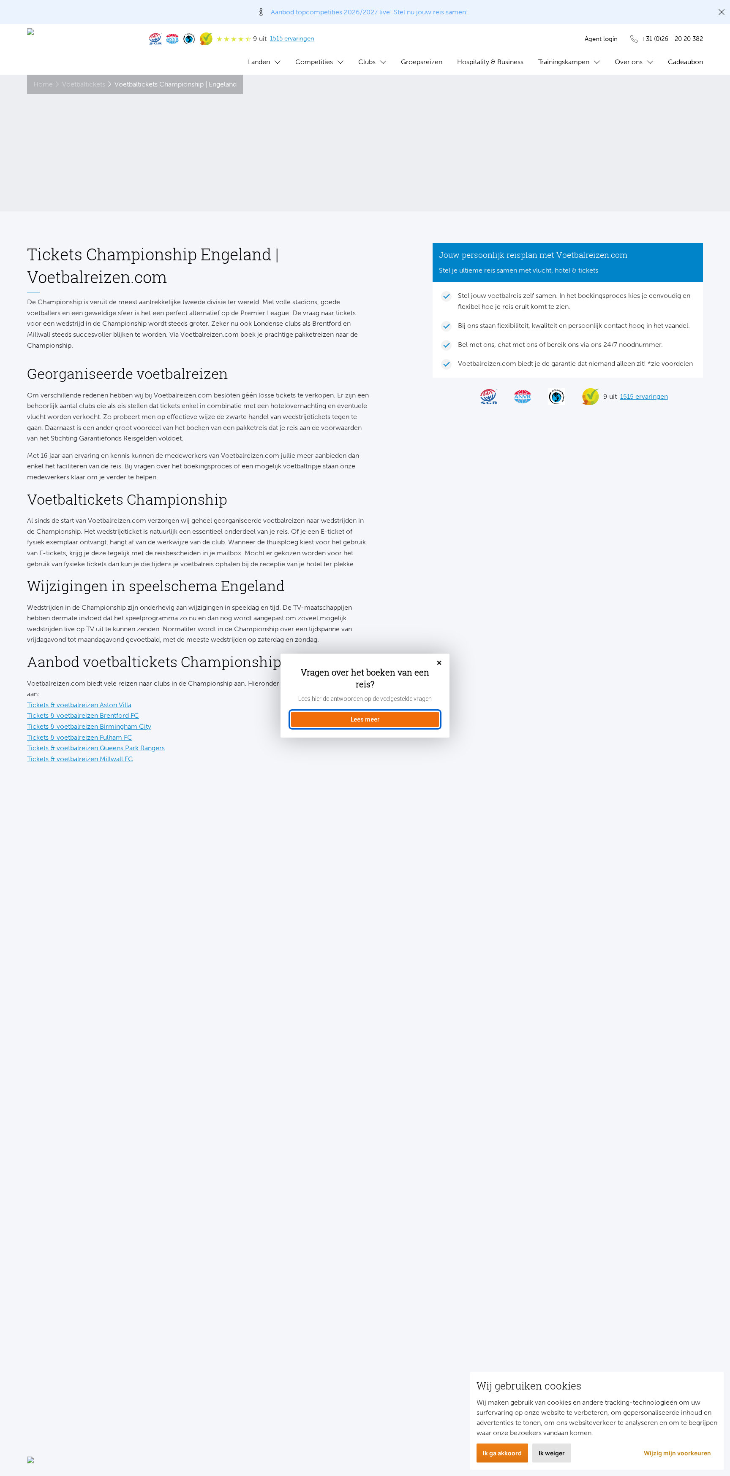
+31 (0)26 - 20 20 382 (672, 39)
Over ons (629, 62)
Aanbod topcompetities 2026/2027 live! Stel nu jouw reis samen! (369, 12)
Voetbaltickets (83, 84)
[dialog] (365, 696)
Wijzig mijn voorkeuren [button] (677, 1453)
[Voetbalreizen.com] (80, 49)
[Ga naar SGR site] (155, 38)
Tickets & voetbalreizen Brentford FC (83, 715)
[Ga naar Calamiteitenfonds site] (189, 38)
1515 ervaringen (292, 38)
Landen (259, 62)
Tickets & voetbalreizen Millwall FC (80, 759)
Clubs (367, 62)
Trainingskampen (563, 62)
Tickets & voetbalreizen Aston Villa (79, 705)
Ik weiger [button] (552, 1453)
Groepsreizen (421, 62)
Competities (314, 62)
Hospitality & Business (490, 62)
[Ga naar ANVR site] (172, 38)
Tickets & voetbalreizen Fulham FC (79, 737)
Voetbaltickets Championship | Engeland (175, 84)
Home (43, 84)
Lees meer (365, 719)
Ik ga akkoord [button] (502, 1453)
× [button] (439, 663)
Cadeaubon (685, 62)
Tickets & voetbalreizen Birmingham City (89, 726)
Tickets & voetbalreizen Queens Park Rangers (96, 748)
